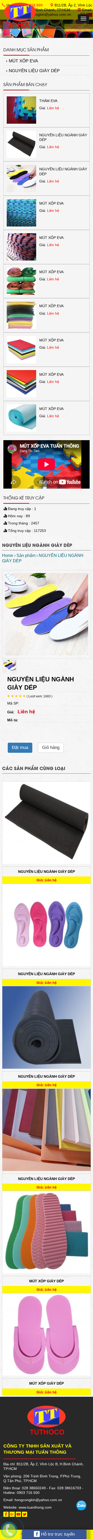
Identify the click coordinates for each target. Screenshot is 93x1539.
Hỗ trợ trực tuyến (57, 1534)
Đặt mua (20, 747)
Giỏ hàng (50, 747)
